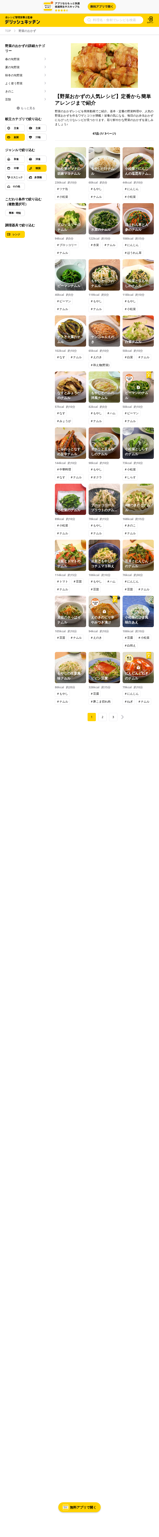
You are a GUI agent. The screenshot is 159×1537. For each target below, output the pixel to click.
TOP (8, 30)
